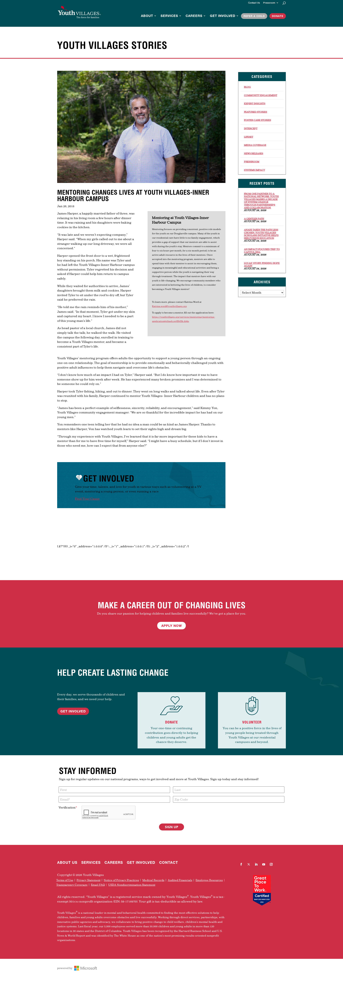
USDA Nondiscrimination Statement (131, 885)
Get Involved (222, 16)
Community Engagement (260, 95)
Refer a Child (254, 15)
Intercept (250, 128)
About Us (67, 863)
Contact (168, 863)
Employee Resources (209, 880)
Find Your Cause (87, 498)
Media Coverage (255, 145)
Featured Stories (255, 112)
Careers (194, 16)
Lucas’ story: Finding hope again (262, 264)
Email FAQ (98, 885)
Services (169, 16)
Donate (277, 15)
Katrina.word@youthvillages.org (169, 306)
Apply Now (171, 626)
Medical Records (153, 880)
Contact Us (254, 3)
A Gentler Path (254, 218)
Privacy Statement (88, 880)
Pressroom (269, 3)
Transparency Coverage (72, 885)
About (147, 16)
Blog (247, 87)
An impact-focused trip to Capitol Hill (262, 250)
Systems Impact (254, 170)
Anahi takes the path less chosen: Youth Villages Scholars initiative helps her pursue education (261, 233)
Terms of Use (64, 880)
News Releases (253, 153)
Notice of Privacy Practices (121, 880)
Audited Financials (180, 880)
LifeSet (248, 136)
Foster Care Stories (257, 120)
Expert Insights (254, 103)
